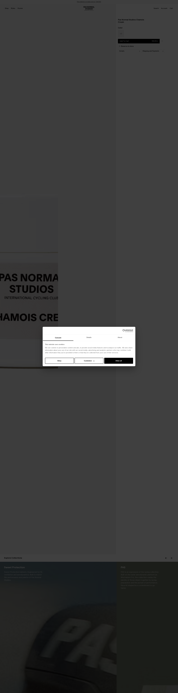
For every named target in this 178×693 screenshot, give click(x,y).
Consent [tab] (58, 338)
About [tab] (120, 337)
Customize (88, 361)
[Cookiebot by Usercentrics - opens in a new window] (124, 330)
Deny (59, 361)
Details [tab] (89, 337)
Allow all (118, 361)
